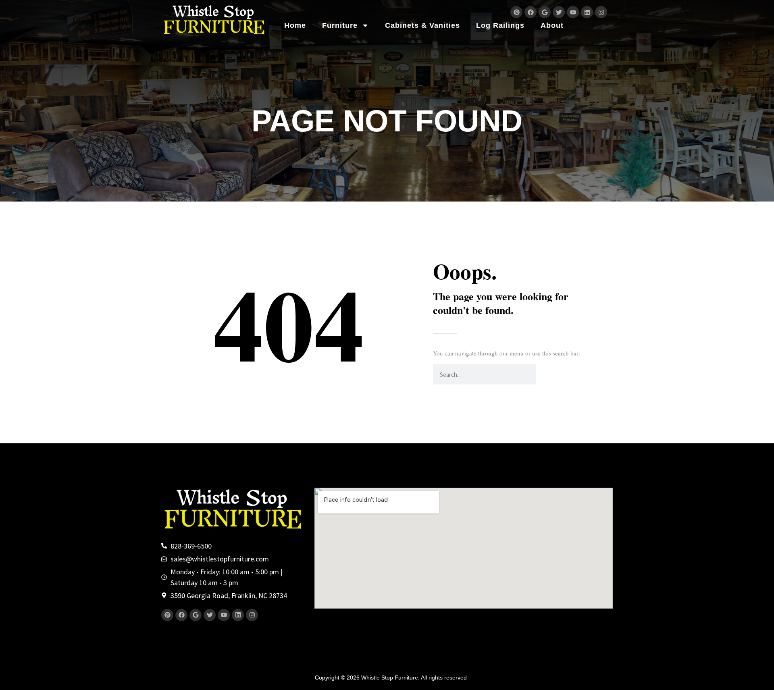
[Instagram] (601, 12)
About (552, 25)
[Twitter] (559, 12)
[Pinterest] (516, 12)
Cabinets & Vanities (422, 25)
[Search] (546, 374)
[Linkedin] (587, 12)
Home (295, 25)
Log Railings (500, 25)
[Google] (545, 12)
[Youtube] (573, 12)
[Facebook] (530, 12)
